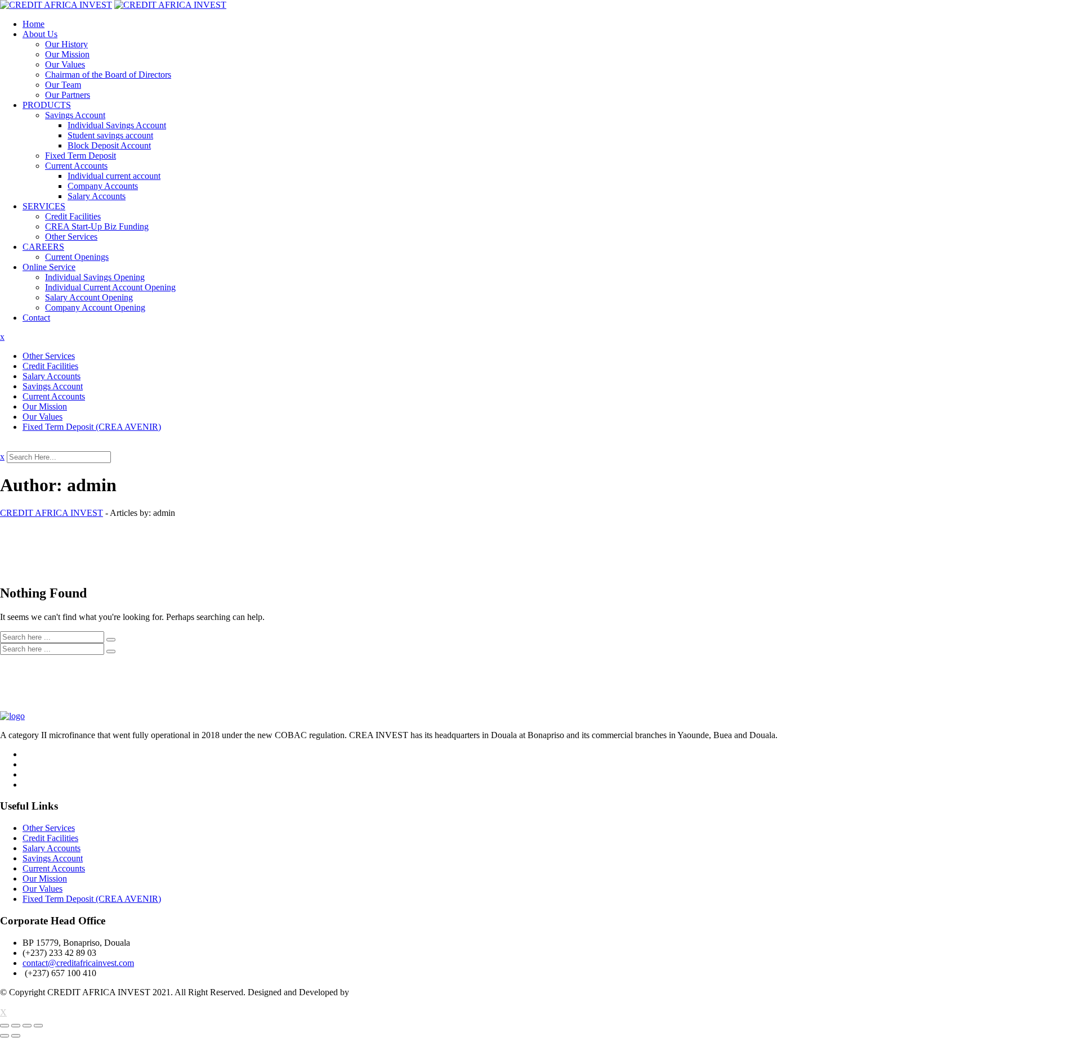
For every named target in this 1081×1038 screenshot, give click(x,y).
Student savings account (110, 135)
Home (33, 24)
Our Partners (67, 95)
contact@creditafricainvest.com (78, 963)
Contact (36, 317)
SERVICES (44, 206)
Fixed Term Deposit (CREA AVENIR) (92, 427)
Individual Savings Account (117, 125)
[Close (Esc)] (4, 1025)
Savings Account (75, 115)
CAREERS (43, 246)
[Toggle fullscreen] (27, 1025)
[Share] (15, 1025)
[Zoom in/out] (38, 1025)
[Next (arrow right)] (15, 1035)
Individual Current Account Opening (110, 287)
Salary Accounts (97, 196)
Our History (66, 44)
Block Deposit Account (109, 145)
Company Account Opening (95, 307)
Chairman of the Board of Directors (108, 74)
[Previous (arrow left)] (4, 1035)
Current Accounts (76, 165)
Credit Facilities (73, 216)
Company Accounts (103, 186)
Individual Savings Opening (95, 277)
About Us (40, 34)
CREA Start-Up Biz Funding (97, 226)
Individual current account (114, 176)
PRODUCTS (47, 105)
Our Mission (67, 54)
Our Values (65, 64)
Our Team (63, 84)
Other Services (71, 236)
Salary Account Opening (89, 297)
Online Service (49, 267)
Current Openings (77, 257)
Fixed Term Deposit (80, 155)
